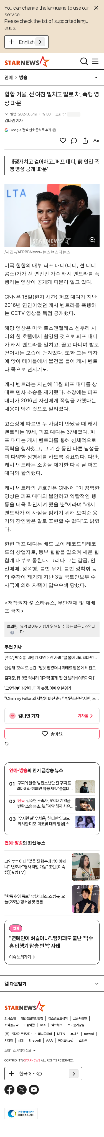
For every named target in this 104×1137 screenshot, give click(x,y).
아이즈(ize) (65, 1040)
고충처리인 (80, 1018)
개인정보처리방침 (32, 1018)
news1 (89, 1034)
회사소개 (10, 1018)
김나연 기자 (13, 121)
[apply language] (40, 41)
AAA (49, 1040)
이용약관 (29, 1025)
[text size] (96, 140)
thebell (35, 1040)
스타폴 (83, 1040)
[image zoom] (92, 240)
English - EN (32, 41)
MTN (61, 1034)
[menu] (95, 61)
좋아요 (56, 733)
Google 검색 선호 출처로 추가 (30, 130)
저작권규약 (11, 1025)
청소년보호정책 (58, 1018)
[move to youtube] (34, 1090)
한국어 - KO (30, 1073)
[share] (85, 140)
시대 (21, 1040)
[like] (63, 140)
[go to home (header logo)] (27, 61)
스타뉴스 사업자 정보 (17, 1050)
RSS (43, 1025)
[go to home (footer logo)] (25, 1006)
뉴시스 (74, 1034)
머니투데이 (45, 1034)
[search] (84, 61)
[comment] (74, 140)
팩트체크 (56, 1025)
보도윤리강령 (76, 1025)
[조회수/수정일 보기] (27, 114)
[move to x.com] (22, 1090)
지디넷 (8, 1040)
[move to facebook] (9, 1090)
